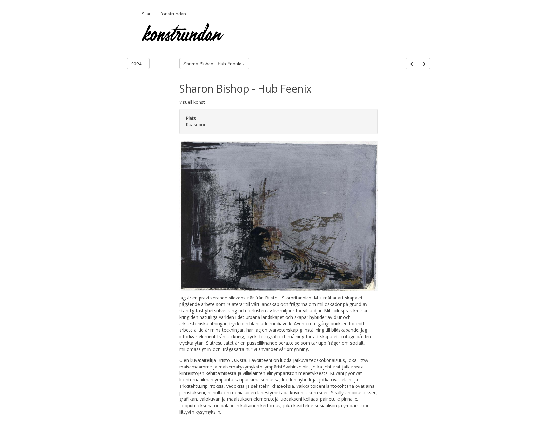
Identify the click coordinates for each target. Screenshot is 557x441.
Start (147, 14)
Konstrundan (172, 14)
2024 (137, 63)
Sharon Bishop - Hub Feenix (212, 63)
